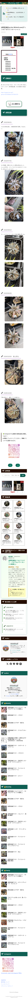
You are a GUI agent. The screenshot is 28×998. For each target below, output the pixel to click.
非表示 (10, 54)
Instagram (8, 695)
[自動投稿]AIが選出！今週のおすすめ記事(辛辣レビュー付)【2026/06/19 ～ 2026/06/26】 (17, 739)
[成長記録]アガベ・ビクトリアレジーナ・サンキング (17, 883)
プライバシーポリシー (7, 986)
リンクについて (5, 984)
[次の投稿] (10, 465)
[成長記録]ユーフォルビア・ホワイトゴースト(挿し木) (14, 615)
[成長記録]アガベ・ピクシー (15, 775)
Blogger (16, 992)
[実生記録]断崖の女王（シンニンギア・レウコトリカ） (14, 630)
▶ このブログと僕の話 (14, 694)
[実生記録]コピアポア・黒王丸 (16, 722)
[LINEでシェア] (14, 664)
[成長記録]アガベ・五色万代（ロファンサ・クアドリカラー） (17, 761)
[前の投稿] (18, 465)
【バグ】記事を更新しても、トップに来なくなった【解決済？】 (14, 611)
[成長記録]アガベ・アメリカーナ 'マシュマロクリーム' (16, 769)
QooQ (16, 997)
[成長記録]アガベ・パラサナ (15, 715)
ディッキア (24, 34)
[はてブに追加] (20, 664)
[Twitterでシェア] (7, 664)
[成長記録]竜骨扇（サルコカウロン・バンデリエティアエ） (14, 618)
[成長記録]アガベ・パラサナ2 (15, 753)
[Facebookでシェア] (11, 664)
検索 (23, 475)
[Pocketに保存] (17, 664)
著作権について (5, 982)
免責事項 (3, 980)
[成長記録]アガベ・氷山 (14, 851)
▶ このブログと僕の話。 (15, 650)
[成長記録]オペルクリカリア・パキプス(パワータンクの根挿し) (16, 562)
